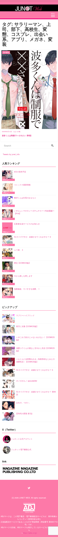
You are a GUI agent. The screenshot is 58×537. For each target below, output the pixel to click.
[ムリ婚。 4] (8, 253)
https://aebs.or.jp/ (30, 532)
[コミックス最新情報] (8, 188)
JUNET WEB (24, 497)
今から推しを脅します (23, 276)
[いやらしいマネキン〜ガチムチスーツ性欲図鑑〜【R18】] (8, 214)
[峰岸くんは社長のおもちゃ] (8, 201)
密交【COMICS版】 (22, 262)
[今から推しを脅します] (8, 279)
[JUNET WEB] (29, 7)
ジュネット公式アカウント (22, 438)
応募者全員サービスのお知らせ (27, 223)
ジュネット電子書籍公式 (21, 449)
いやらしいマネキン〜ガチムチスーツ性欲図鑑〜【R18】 (34, 212)
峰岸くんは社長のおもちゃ (25, 197)
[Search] (52, 145)
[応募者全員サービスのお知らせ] (8, 227)
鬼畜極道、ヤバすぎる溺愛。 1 (26, 289)
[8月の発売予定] (8, 175)
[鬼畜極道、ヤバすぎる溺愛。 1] (8, 292)
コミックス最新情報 (22, 184)
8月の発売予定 (20, 171)
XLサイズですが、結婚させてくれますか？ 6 (32, 236)
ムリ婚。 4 (18, 249)
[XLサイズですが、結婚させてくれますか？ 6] (8, 240)
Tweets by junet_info (11, 154)
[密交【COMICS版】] (8, 266)
